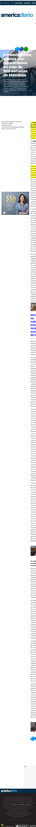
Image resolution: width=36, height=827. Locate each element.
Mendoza (6, 51)
